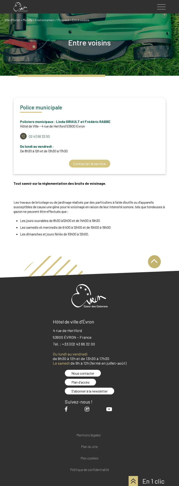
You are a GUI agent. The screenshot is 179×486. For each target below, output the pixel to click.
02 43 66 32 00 (39, 136)
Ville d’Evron (12, 20)
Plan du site (89, 447)
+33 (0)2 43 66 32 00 (78, 344)
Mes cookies (89, 458)
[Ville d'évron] (21, 6)
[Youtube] (110, 409)
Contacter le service (89, 163)
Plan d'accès (80, 382)
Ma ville (27, 20)
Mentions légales (88, 435)
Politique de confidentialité (89, 470)
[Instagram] (88, 409)
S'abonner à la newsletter (89, 391)
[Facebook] (67, 409)
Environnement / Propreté (52, 20)
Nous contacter (82, 373)
